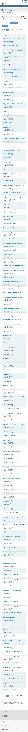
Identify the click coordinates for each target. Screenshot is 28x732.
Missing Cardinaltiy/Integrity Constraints (10, 629)
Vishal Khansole (10, 490)
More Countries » (20, 713)
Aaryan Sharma (10, 153)
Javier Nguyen (10, 158)
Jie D (8, 129)
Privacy (2, 728)
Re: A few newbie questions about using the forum (12, 286)
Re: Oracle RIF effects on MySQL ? (9, 222)
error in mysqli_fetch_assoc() (8, 227)
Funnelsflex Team (11, 118)
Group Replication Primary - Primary (10, 683)
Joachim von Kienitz (11, 94)
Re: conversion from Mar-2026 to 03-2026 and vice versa (13, 270)
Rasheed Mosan (10, 320)
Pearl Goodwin (10, 548)
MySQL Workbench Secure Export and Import (11, 536)
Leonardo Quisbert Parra (12, 199)
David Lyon (10, 619)
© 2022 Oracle (10, 725)
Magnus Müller (10, 169)
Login (22, 2)
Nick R (9, 409)
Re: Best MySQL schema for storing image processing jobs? (14, 81)
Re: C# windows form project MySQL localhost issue (13, 646)
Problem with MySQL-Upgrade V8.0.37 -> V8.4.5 (12, 402)
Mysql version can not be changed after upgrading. (12, 678)
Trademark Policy (21, 728)
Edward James (10, 503)
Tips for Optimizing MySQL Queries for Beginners (12, 238)
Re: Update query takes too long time (10, 435)
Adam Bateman (10, 399)
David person (10, 255)
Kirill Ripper (10, 685)
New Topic (5, 26)
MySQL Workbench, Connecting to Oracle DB (11, 192)
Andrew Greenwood (11, 359)
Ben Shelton (10, 613)
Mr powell (9, 669)
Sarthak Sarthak (10, 140)
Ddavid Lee (10, 106)
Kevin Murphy (10, 193)
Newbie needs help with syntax (9, 617)
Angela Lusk (10, 631)
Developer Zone (5, 6)
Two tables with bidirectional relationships (11, 168)
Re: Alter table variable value (8, 259)
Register (25, 2)
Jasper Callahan (10, 245)
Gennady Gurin (10, 570)
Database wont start (6, 127)
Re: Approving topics (7, 369)
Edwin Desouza (10, 41)
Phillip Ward (10, 83)
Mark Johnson (10, 299)
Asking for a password (7, 157)
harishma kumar (10, 181)
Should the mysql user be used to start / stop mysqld (13, 424)
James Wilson (10, 349)
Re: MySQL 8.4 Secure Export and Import (10, 512)
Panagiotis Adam (10, 354)
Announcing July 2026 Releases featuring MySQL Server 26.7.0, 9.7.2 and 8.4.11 (10, 19)
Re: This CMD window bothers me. (9, 98)
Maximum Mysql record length (9, 353)
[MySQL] (4, 3)
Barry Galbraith (10, 164)
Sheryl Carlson (10, 218)
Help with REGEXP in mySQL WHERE (10, 347)
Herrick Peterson (10, 88)
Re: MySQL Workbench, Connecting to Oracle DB (12, 197)
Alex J (9, 304)
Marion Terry (10, 508)
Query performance (6, 374)
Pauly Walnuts (10, 206)
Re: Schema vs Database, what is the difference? (12, 313)
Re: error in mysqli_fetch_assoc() (9, 232)
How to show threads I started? (9, 552)
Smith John (10, 266)
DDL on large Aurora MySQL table (9, 547)
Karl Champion (10, 426)
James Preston (10, 442)
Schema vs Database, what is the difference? (11, 308)
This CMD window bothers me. (8, 92)
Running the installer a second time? (10, 531)
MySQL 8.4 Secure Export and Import (10, 506)
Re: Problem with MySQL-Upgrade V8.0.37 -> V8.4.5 (12, 408)
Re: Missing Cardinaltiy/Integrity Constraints (11, 635)
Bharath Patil (10, 625)
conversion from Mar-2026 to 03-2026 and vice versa (13, 265)
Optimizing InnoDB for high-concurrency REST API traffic (13, 138)
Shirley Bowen (10, 337)
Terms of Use (14, 728)
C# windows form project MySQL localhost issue (12, 640)
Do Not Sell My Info (8, 728)
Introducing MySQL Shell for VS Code (13, 50)
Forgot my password (7, 335)
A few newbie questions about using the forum (12, 281)
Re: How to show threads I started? (9, 558)
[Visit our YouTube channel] (7, 716)
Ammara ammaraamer (11, 113)
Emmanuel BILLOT (11, 123)
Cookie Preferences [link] (4, 729)
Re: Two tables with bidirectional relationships (11, 173)
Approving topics (6, 363)
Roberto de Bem (10, 134)
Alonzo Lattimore (11, 277)
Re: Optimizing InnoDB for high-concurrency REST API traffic (14, 143)
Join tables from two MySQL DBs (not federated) (12, 612)
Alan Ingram (10, 532)
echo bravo (10, 679)
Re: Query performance (7, 380)
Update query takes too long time (9, 430)
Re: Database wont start (7, 133)
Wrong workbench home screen (9, 358)
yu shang (9, 674)
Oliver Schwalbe (10, 404)
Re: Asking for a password (7, 162)
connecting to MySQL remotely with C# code (11, 569)
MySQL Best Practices (10, 45)
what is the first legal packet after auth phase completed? (14, 673)
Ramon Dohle (10, 365)
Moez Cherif (10, 77)
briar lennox (10, 636)
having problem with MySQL (8, 276)
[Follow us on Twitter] (5, 716)
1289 (21, 29)
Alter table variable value (7, 254)
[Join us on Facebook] (2, 716)
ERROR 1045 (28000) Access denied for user (11, 440)
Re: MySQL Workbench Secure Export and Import (12, 542)
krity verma (10, 326)
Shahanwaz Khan (11, 436)
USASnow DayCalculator (12, 343)
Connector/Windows (7, 122)
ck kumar (9, 188)
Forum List (3, 12)
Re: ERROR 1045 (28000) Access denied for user (11, 446)
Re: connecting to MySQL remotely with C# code (12, 574)
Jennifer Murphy (10, 283)
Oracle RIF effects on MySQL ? (8, 216)
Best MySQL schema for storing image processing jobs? (13, 76)
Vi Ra (9, 431)
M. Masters (9, 228)
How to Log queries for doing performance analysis (12, 243)
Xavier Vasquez (10, 520)
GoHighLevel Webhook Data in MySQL (10, 116)
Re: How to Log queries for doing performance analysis (13, 249)
